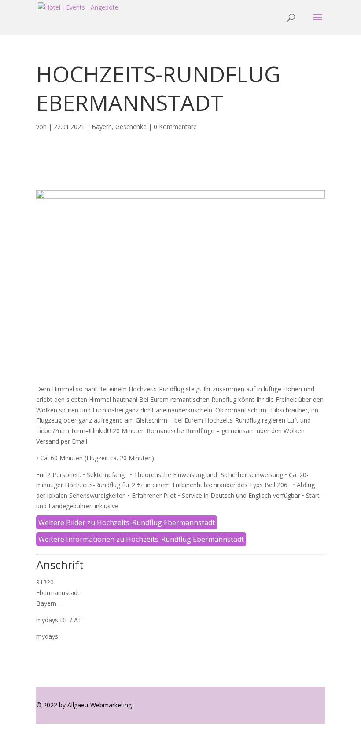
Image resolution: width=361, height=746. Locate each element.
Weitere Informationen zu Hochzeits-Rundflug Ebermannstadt (141, 539)
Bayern (102, 126)
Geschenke (131, 126)
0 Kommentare (175, 126)
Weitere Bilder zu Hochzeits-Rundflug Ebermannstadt (126, 522)
